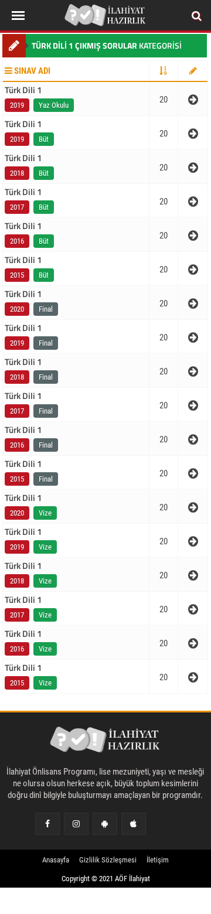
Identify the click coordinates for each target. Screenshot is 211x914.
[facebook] (47, 823)
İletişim (158, 859)
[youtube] (133, 823)
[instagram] (76, 823)
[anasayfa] (105, 742)
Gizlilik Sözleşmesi (108, 859)
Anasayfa (55, 859)
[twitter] (104, 823)
